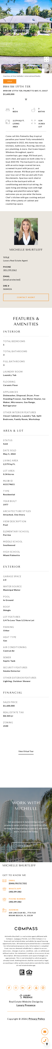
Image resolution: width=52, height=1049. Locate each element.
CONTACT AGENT (26, 297)
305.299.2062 (10, 270)
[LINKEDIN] (22, 987)
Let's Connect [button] (26, 846)
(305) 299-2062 (15, 892)
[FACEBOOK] (8, 987)
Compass (17, 939)
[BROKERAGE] (43, 987)
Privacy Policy (37, 1018)
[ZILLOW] (36, 987)
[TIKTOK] (29, 987)
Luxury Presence (26, 1005)
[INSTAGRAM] (15, 987)
